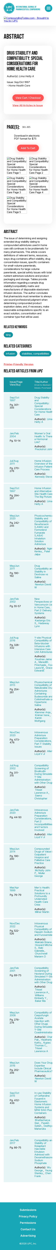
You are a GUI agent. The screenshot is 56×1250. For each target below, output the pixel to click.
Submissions (28, 1210)
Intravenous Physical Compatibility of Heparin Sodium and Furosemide (43, 929)
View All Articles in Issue (27, 105)
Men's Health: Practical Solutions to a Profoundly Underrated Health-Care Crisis (42, 896)
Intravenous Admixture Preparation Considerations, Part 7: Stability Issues (43, 739)
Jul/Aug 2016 (14, 639)
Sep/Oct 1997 (14, 399)
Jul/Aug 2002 (14, 767)
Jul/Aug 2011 (14, 462)
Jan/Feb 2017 (14, 1142)
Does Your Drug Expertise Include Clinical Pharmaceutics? (43, 1067)
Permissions (28, 1222)
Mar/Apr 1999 (14, 889)
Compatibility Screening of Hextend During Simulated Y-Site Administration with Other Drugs (43, 975)
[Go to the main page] (22, 8)
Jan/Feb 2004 (14, 435)
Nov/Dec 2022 (15, 925)
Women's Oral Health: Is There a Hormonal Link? (43, 437)
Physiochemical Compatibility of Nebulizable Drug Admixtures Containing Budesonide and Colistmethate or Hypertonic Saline (44, 694)
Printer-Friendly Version (18, 364)
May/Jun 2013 (14, 684)
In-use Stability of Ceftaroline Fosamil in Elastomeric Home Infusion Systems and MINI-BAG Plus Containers (43, 1102)
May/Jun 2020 (14, 517)
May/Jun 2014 (14, 850)
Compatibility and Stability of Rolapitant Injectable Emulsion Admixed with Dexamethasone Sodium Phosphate (44, 1152)
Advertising (28, 1235)
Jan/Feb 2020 (14, 811)
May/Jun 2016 (14, 1064)
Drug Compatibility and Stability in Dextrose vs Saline (44, 571)
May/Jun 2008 (14, 1014)
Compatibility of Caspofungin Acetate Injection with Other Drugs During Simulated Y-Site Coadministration (43, 1022)
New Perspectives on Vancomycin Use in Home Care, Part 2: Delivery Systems (44, 606)
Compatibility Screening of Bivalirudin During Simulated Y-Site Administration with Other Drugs (43, 774)
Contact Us (28, 1229)
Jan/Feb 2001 (14, 969)
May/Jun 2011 (14, 567)
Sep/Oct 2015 (14, 1094)
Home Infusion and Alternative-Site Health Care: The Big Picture (43, 492)
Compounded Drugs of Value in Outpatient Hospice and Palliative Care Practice (44, 856)
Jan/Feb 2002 (14, 600)
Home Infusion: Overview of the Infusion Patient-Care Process (43, 465)
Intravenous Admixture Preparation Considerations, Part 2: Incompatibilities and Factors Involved (43, 820)
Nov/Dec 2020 (15, 734)
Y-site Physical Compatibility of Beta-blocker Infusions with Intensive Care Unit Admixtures (43, 644)
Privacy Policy (28, 1216)
